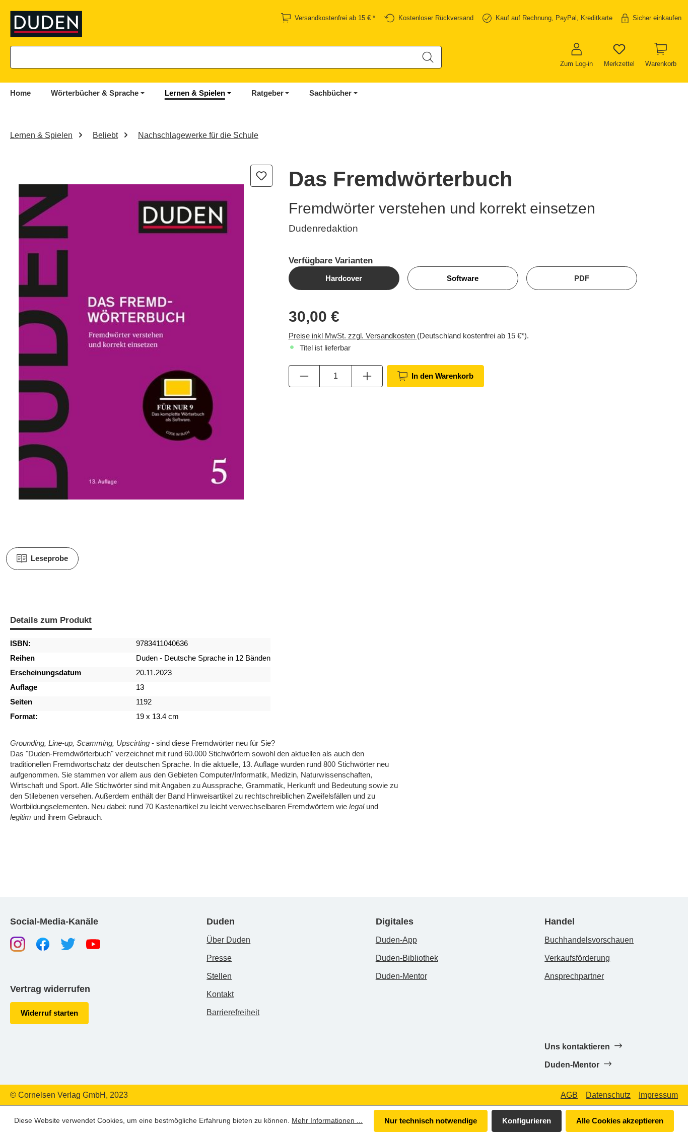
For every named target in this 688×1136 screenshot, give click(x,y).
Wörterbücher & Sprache (95, 93)
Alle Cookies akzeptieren (619, 1120)
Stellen (219, 976)
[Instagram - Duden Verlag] (17, 943)
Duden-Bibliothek (407, 958)
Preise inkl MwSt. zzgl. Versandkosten (353, 335)
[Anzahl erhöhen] (367, 376)
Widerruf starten (49, 1013)
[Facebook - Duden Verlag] (42, 943)
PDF (581, 278)
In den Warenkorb (442, 376)
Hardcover (343, 278)
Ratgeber (267, 93)
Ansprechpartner (574, 976)
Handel (559, 922)
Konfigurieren (526, 1120)
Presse (219, 958)
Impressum (658, 1095)
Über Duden (228, 940)
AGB (569, 1095)
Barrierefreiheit (233, 1012)
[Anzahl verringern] (304, 376)
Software (462, 278)
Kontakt (220, 994)
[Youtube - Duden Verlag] (93, 943)
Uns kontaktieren (578, 1046)
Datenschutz (608, 1095)
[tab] (51, 621)
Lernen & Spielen (195, 93)
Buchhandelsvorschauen (589, 940)
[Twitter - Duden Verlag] (68, 943)
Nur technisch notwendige (430, 1120)
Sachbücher (330, 93)
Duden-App (396, 940)
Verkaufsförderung (577, 958)
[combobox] (213, 57)
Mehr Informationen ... (327, 1120)
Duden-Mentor (401, 976)
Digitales (395, 922)
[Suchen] (428, 57)
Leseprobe (49, 558)
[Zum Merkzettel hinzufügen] (261, 176)
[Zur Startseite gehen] (46, 24)
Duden (221, 922)
